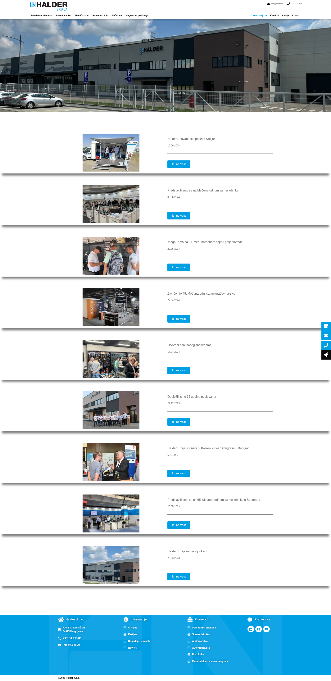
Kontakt (296, 15)
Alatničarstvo (82, 15)
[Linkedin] (250, 629)
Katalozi (274, 15)
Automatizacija (100, 15)
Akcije (285, 15)
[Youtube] (266, 629)
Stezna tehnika (63, 15)
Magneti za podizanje (137, 15)
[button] (259, 15)
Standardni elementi (41, 15)
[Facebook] (258, 629)
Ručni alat (117, 15)
